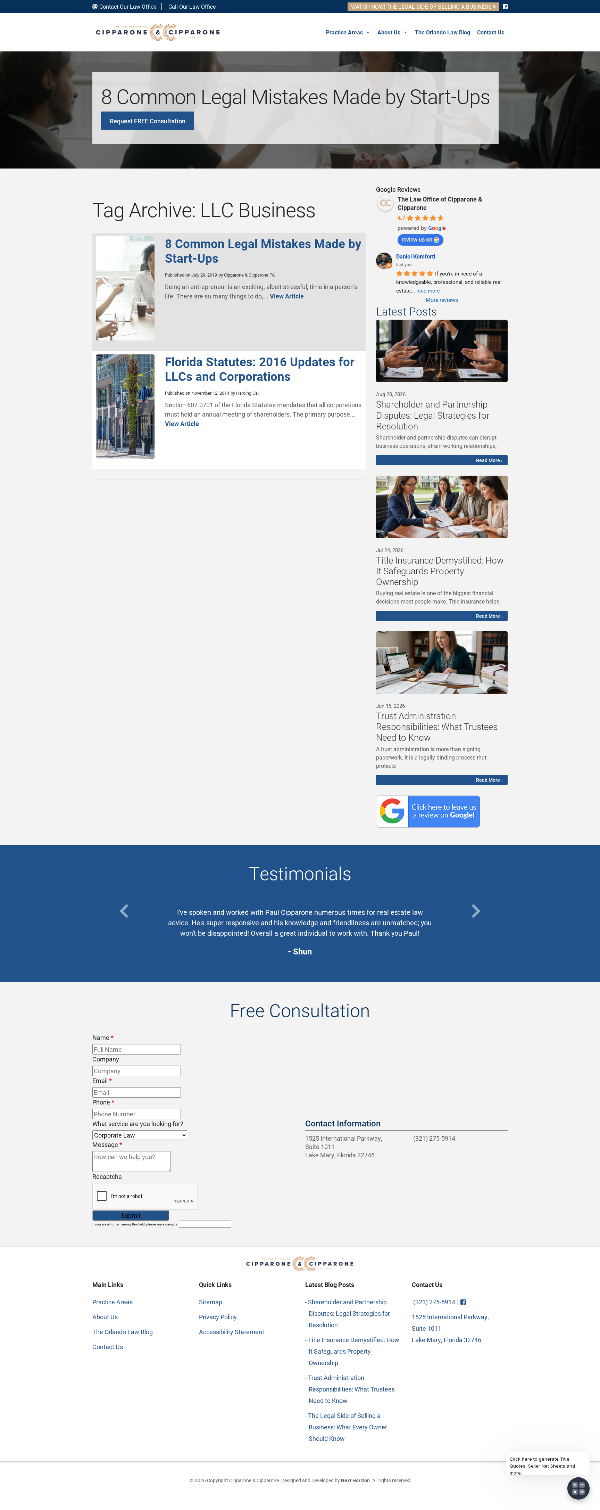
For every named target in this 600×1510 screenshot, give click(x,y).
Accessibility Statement (231, 1332)
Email (102, 1080)
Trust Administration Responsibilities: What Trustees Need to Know (352, 1389)
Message (107, 1144)
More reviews (442, 299)
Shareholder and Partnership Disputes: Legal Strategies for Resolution (349, 1313)
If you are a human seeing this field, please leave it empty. (135, 1224)
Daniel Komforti (415, 256)
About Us (388, 32)
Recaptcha (107, 1176)
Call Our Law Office (191, 6)
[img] (442, 351)
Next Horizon (355, 1480)
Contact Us (490, 32)
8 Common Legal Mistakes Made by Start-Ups (263, 250)
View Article (287, 296)
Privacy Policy (218, 1317)
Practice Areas (344, 32)
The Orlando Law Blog (442, 32)
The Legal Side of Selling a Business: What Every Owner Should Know (348, 1427)
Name (103, 1037)
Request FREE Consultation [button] (147, 121)
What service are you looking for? (137, 1123)
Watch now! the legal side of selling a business (422, 6)
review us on (417, 239)
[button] (124, 911)
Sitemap (210, 1302)
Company (105, 1059)
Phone (103, 1102)
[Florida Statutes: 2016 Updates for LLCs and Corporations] (125, 455)
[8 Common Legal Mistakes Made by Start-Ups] (125, 337)
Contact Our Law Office (127, 6)
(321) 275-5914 (433, 1138)
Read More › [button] (489, 460)
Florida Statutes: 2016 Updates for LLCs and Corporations (260, 368)
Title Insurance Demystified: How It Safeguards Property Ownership (354, 1351)
